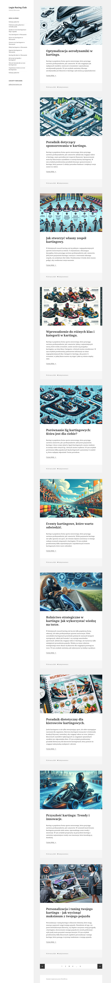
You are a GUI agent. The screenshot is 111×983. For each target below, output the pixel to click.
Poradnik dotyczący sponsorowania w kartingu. (66, 144)
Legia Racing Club (18, 7)
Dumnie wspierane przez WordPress (56, 979)
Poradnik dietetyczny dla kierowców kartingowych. (65, 721)
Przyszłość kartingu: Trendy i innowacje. (68, 817)
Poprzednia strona (42, 966)
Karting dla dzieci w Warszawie (18, 55)
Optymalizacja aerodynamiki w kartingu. (69, 52)
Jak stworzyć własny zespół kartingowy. (66, 240)
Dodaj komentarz (63, 87)
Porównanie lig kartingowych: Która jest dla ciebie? (68, 432)
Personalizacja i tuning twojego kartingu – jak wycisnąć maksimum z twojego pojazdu (69, 912)
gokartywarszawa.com (15, 84)
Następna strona (99, 966)
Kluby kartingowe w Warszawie (18, 47)
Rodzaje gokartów (14, 22)
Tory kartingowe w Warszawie (18, 34)
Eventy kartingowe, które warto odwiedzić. (69, 525)
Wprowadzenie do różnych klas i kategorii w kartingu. (70, 333)
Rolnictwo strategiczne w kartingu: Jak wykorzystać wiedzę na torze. (71, 620)
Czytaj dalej (51, 76)
